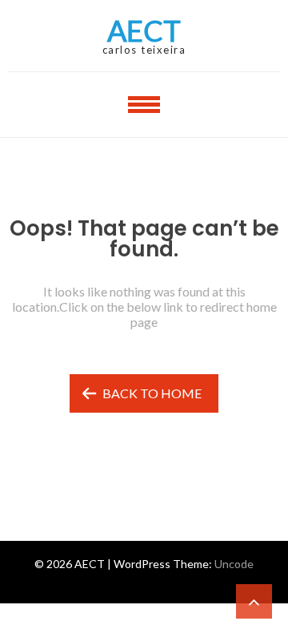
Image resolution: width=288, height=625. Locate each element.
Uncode (234, 564)
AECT (144, 30)
